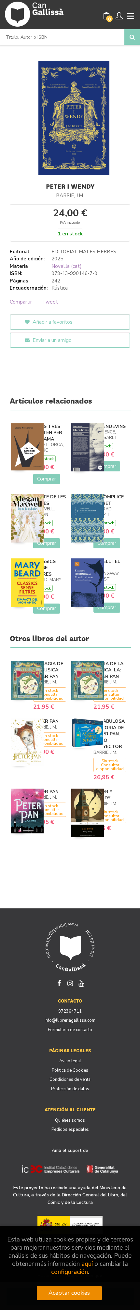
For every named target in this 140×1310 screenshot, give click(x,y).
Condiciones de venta (70, 1079)
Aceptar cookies (69, 1293)
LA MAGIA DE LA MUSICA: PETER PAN (48, 670)
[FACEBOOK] (59, 983)
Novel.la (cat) (66, 266)
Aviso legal (70, 1061)
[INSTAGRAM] (70, 983)
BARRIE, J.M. (70, 195)
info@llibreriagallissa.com (70, 1020)
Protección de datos (70, 1089)
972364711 (70, 1011)
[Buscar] (132, 37)
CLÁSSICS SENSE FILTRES (44, 567)
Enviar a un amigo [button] (51, 340)
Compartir (21, 302)
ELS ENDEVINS (109, 426)
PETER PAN (46, 721)
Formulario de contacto (70, 1030)
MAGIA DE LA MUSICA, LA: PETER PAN (108, 670)
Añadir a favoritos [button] (52, 322)
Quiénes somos (70, 1120)
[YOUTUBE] (81, 983)
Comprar (46, 479)
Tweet (50, 302)
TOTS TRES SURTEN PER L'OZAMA (47, 432)
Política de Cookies (70, 1070)
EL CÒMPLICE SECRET (108, 500)
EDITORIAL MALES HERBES (83, 251)
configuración (69, 1272)
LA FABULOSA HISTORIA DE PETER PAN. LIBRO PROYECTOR (109, 734)
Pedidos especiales (70, 1129)
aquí (87, 1264)
